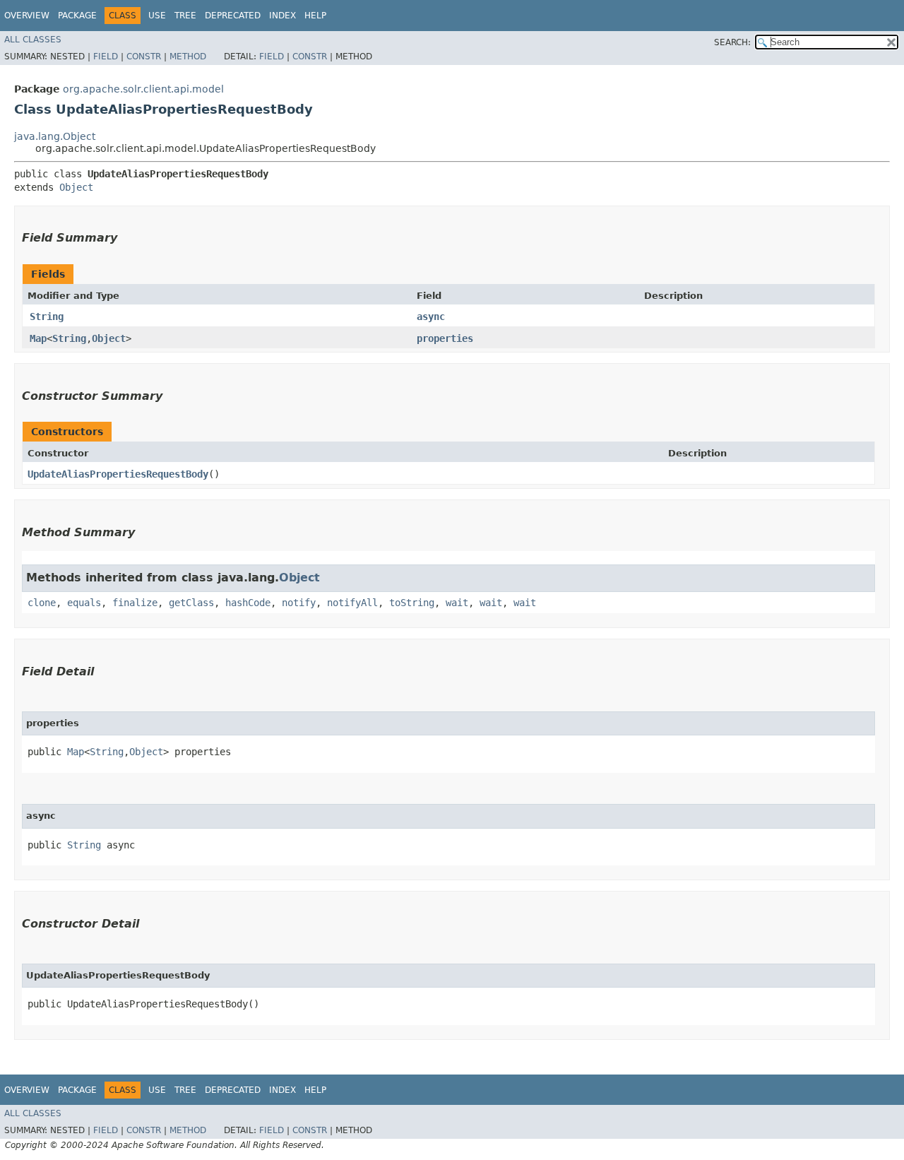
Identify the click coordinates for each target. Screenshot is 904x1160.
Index (282, 15)
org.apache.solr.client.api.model (143, 89)
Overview (26, 15)
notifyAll (352, 602)
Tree (185, 15)
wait (457, 602)
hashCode (247, 602)
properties (445, 338)
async (431, 316)
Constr (143, 56)
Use (157, 15)
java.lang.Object (54, 136)
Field (105, 56)
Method (188, 56)
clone (42, 602)
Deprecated (233, 15)
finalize (134, 602)
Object (76, 187)
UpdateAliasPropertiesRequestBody (118, 474)
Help (315, 15)
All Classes (32, 40)
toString (411, 602)
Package (77, 15)
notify (299, 602)
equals (84, 602)
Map (38, 338)
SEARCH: (732, 42)
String (47, 316)
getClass (191, 602)
